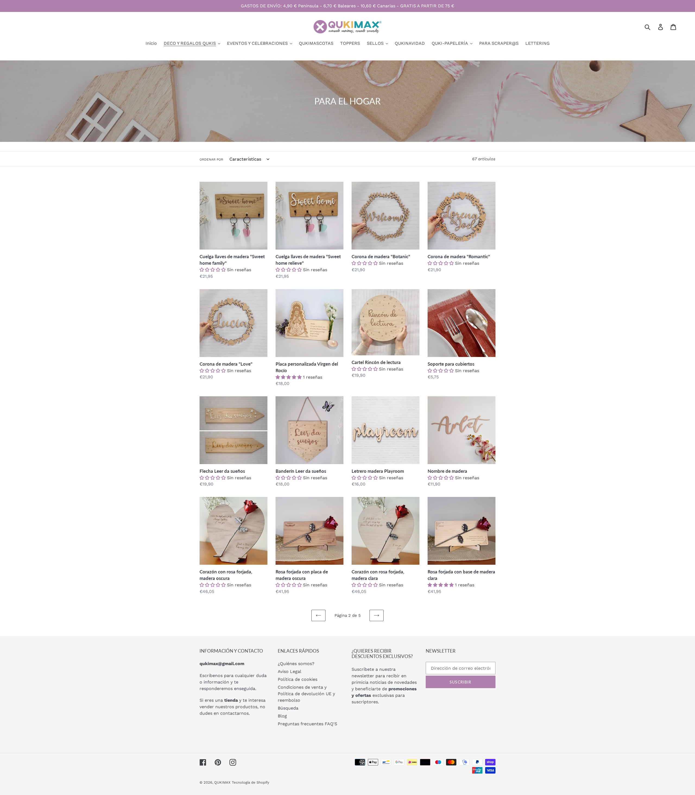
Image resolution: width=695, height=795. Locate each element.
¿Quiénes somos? (296, 663)
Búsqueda (288, 708)
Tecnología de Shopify (250, 782)
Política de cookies (297, 679)
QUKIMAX (222, 782)
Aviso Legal (289, 671)
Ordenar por (211, 159)
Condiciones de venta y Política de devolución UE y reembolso (306, 694)
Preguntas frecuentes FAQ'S (307, 723)
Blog (282, 716)
